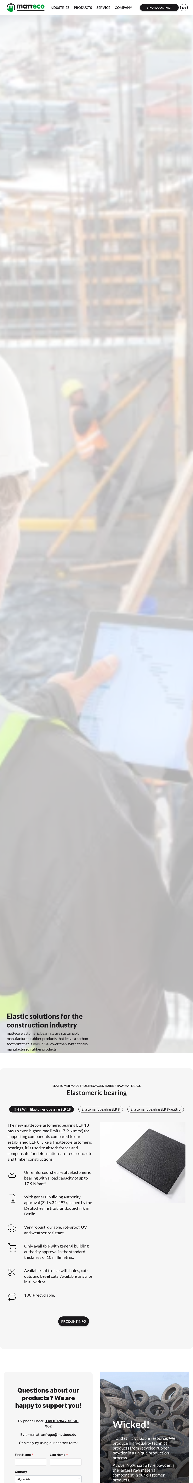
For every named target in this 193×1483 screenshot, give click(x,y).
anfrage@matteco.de (58, 1435)
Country (21, 1472)
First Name (24, 1455)
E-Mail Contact (159, 7)
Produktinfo (73, 1321)
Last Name (59, 1455)
